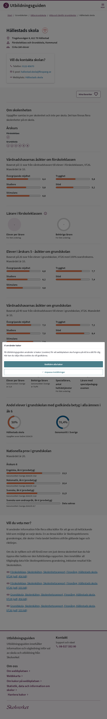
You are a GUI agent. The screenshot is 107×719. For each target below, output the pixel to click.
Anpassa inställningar (55, 372)
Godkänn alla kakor (53, 364)
